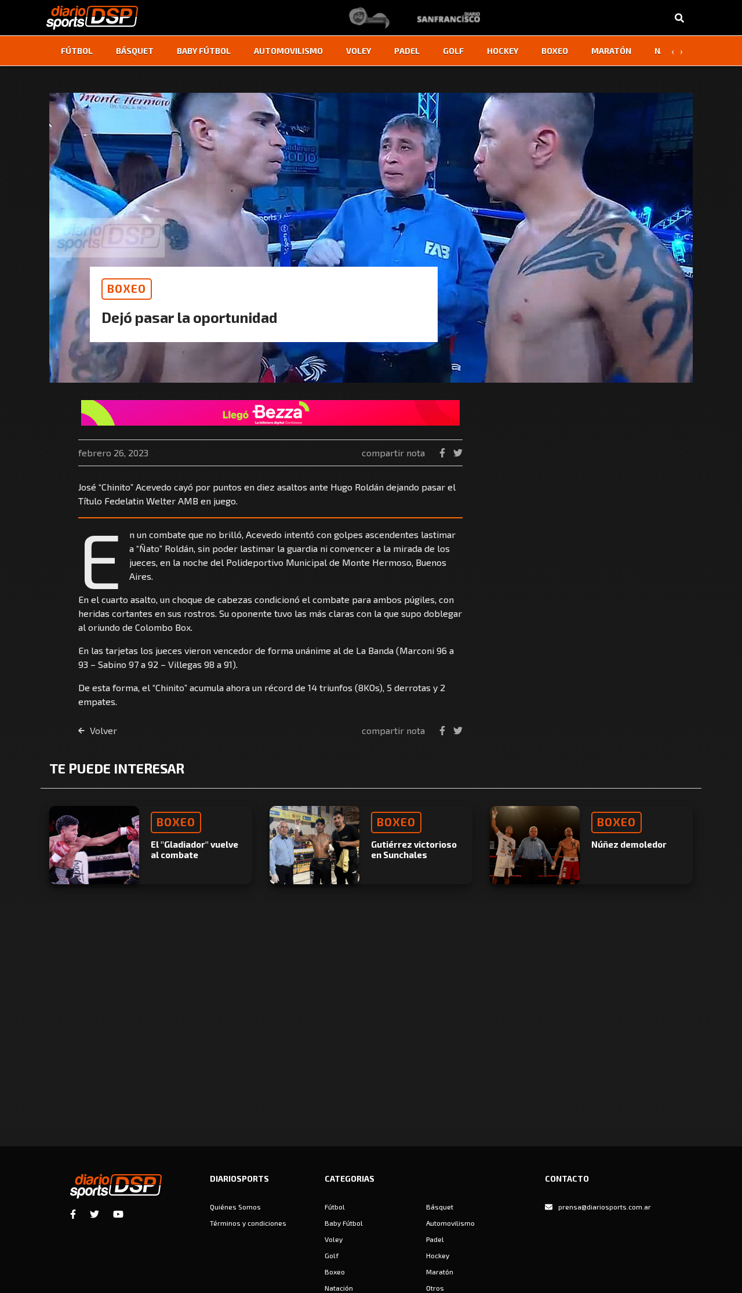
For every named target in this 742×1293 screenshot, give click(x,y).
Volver (102, 730)
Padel (407, 51)
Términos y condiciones (248, 1223)
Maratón (611, 51)
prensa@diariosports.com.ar (604, 1207)
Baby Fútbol (204, 51)
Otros (435, 1288)
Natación (339, 1288)
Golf (453, 51)
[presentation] (672, 51)
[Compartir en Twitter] (458, 452)
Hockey (502, 51)
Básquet (135, 51)
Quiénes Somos (235, 1207)
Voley (358, 51)
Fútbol (77, 51)
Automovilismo (288, 51)
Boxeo (554, 51)
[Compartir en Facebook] (443, 452)
